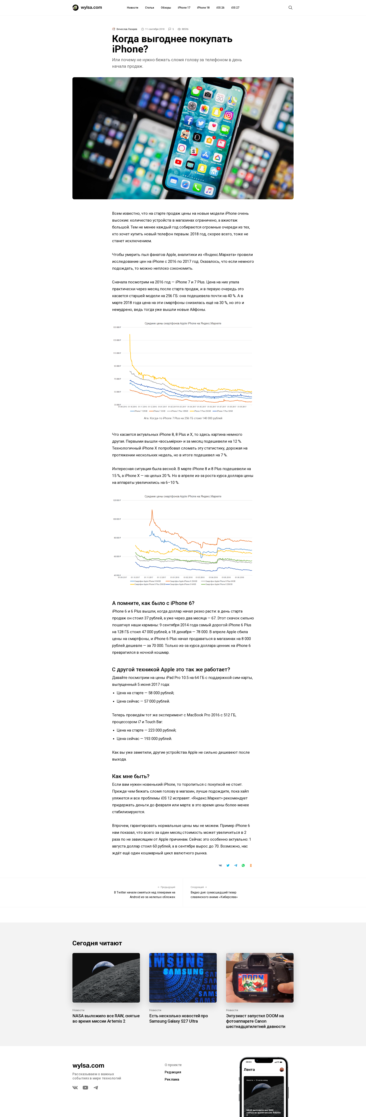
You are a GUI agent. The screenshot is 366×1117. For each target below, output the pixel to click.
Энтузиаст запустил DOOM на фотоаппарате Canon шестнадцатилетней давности (255, 1021)
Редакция (173, 1072)
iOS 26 (220, 7)
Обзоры (166, 7)
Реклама (172, 1079)
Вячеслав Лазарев (127, 29)
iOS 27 (235, 7)
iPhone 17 (184, 7)
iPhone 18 (203, 7)
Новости (132, 7)
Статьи (149, 7)
